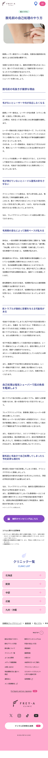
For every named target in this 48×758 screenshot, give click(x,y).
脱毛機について (10, 648)
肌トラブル (24, 12)
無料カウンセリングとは (32, 639)
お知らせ (27, 658)
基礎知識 (27, 653)
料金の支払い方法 (30, 643)
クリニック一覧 (10, 653)
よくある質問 (9, 658)
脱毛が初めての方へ (11, 639)
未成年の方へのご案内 (31, 662)
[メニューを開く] (42, 3)
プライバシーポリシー (31, 667)
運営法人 (8, 679)
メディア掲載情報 (10, 662)
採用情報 (27, 679)
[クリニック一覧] (35, 2)
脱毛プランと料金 (10, 643)
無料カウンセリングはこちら (25, 518)
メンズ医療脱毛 (10, 684)
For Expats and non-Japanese (21, 691)
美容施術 (27, 648)
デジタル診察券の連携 (24, 726)
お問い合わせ (9, 667)
